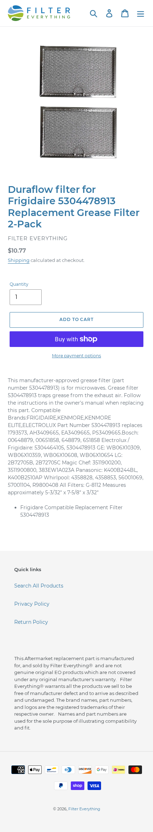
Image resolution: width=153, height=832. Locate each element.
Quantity (19, 284)
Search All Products (38, 586)
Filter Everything (84, 808)
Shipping (19, 260)
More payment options (76, 355)
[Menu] (140, 13)
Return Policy (31, 622)
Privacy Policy (31, 604)
